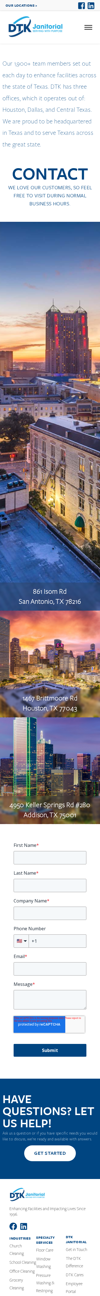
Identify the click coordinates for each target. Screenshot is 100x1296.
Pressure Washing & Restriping (45, 1282)
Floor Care (44, 1250)
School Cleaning (22, 1262)
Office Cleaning (22, 1271)
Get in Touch (76, 1250)
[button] (88, 27)
